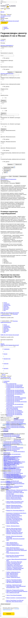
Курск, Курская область (12, 522)
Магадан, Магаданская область (13, 528)
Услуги (5, 302)
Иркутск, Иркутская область (13, 508)
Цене (10, 176)
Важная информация (5, 604)
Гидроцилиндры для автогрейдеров (15, 390)
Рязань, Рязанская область (12, 556)
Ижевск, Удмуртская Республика (14, 506)
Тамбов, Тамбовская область (13, 572)
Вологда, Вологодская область (13, 497)
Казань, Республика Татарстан (10, 458)
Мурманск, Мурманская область (14, 533)
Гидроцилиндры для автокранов (14, 386)
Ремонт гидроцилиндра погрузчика (12, 470)
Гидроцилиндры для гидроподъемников (16, 397)
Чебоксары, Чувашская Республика (15, 590)
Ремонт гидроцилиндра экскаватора (12, 469)
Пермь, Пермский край (9, 464)
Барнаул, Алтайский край (12, 481)
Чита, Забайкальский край (12, 592)
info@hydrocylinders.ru (6, 481)
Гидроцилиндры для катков (13, 396)
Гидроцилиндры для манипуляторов (15, 391)
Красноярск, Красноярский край (14, 519)
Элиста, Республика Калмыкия (14, 595)
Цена (5, 172)
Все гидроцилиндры (11, 383)
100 (6, 110)
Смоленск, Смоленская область (14, 567)
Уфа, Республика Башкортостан (14, 582)
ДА (1, 15)
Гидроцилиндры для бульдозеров (14, 399)
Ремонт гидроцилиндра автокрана (11, 472)
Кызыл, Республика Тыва (12, 523)
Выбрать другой (6, 15)
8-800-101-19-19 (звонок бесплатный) (10, 21)
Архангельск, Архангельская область (15, 477)
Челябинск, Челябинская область (11, 468)
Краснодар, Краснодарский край (11, 459)
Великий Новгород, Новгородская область (16, 490)
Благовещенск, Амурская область (14, 486)
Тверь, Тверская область (12, 573)
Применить (10, 72)
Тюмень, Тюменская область (13, 577)
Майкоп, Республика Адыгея (13, 531)
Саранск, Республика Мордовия (14, 561)
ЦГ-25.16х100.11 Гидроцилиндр (8, 179)
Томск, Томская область (12, 574)
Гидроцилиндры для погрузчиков (14, 385)
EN (3, 19)
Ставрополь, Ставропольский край (14, 568)
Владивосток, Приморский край (14, 491)
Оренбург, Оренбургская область (14, 545)
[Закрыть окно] (1, 429)
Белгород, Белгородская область (14, 482)
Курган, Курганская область (13, 520)
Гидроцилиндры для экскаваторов (14, 411)
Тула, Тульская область (11, 576)
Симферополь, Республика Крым (14, 565)
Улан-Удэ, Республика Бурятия (13, 579)
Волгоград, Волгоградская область (14, 496)
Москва (5, 460)
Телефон (16, 418)
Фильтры (3, 177)
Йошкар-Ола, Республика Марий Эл (15, 510)
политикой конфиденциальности (11, 609)
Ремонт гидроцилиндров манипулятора (13, 473)
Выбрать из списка (6, 470)
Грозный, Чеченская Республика (14, 502)
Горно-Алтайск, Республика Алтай (14, 501)
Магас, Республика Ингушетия (14, 529)
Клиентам (5, 306)
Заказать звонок (4, 489)
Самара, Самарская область (10, 465)
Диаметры (5, 28)
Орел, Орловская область (12, 543)
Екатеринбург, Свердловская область (12, 456)
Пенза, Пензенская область (13, 547)
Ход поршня (7, 170)
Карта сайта (6, 307)
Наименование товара (9, 167)
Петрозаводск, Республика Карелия (15, 549)
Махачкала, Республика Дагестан (14, 532)
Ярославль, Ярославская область (14, 601)
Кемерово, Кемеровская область (14, 515)
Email (18, 417)
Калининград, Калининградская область (16, 513)
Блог (4, 310)
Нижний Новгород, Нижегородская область (14, 461)
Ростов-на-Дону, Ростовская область (15, 555)
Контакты (5, 309)
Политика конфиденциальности (9, 314)
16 (5, 97)
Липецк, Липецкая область (13, 525)
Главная (5, 27)
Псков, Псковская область (12, 552)
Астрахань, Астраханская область (14, 478)
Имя (2, 417)
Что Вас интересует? (19, 439)
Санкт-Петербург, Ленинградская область (13, 467)
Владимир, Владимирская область (14, 495)
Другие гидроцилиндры (12, 409)
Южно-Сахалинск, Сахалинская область (16, 597)
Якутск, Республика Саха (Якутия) (14, 600)
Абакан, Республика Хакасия (13, 474)
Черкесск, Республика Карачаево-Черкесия (16, 591)
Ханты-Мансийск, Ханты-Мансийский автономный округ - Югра (16, 587)
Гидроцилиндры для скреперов (14, 413)
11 (5, 126)
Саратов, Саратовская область (13, 563)
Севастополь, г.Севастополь (13, 564)
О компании (6, 303)
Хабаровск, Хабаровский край (13, 584)
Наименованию (23, 176)
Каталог (3, 17)
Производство (6, 305)
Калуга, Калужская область (13, 514)
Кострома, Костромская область (14, 518)
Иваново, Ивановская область (13, 505)
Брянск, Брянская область (12, 487)
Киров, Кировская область (12, 516)
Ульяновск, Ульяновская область (14, 581)
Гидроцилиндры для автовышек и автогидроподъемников (14, 407)
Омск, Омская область (11, 542)
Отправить (3, 427)
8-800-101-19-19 (6, 487)
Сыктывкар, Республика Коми (13, 569)
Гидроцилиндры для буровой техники (15, 392)
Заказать (18, 183)
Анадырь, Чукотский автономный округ (16, 475)
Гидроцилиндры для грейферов (14, 410)
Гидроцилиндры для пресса (13, 400)
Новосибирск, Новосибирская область (12, 463)
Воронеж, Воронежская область (14, 499)
